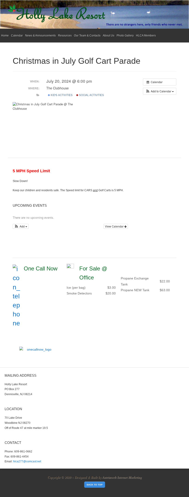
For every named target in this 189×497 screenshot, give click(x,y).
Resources (65, 35)
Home (5, 35)
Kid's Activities (61, 95)
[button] (159, 91)
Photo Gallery (125, 35)
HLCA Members (146, 35)
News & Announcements (40, 35)
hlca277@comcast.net (27, 461)
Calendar (17, 35)
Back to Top (95, 484)
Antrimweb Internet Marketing (122, 477)
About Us (108, 35)
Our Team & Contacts (87, 35)
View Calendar (114, 226)
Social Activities (91, 95)
